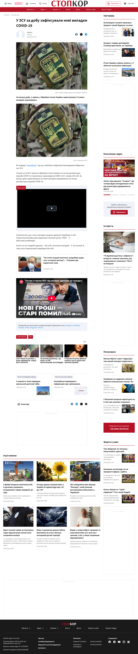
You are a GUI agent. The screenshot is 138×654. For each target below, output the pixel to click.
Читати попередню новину (26, 377)
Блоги (68, 9)
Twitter (26, 328)
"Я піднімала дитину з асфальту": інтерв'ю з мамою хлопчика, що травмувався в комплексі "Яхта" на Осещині (118, 259)
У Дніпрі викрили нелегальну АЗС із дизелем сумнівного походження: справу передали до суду (18, 488)
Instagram (33, 328)
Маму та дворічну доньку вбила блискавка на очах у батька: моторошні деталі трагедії (51, 533)
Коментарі (25, 404)
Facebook (76, 325)
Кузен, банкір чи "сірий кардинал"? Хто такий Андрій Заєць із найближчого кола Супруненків (117, 493)
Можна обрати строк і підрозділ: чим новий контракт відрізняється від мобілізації (119, 361)
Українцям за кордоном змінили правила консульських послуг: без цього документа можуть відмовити (119, 383)
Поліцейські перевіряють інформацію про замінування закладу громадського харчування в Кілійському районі (70, 385)
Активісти (42, 648)
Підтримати (115, 3)
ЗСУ (30, 337)
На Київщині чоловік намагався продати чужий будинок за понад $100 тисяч (119, 25)
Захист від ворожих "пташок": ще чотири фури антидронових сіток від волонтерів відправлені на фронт (119, 185)
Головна (6, 15)
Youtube (21, 328)
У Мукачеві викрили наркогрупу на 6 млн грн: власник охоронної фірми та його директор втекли (119, 402)
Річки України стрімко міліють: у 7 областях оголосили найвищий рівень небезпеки (119, 66)
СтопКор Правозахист (46, 642)
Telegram (69, 325)
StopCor (29, 33)
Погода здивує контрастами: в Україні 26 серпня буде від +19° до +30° (50, 487)
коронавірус (21, 337)
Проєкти (30, 9)
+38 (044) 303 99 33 (119, 429)
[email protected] (22, 650)
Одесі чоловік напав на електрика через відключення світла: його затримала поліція (18, 533)
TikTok (40, 328)
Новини (55, 9)
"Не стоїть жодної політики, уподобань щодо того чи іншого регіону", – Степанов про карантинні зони (63, 260)
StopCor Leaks (91, 9)
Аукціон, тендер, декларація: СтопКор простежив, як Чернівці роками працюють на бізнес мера (118, 46)
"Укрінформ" (31, 165)
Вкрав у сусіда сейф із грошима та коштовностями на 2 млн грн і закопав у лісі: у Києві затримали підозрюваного (85, 534)
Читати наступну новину (63, 377)
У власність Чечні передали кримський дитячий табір (28, 382)
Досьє (78, 9)
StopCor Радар (106, 9)
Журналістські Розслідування (49, 645)
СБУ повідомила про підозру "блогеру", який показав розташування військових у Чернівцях (82, 488)
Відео (43, 9)
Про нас (41, 638)
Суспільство (15, 15)
